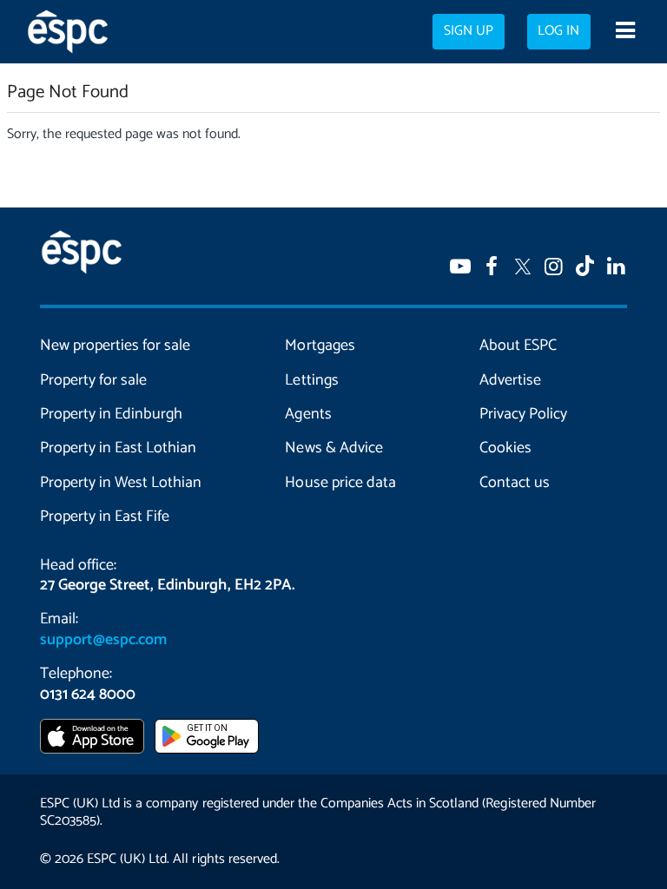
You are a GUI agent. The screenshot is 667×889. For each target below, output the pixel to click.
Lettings (311, 380)
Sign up (468, 31)
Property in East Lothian (118, 448)
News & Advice (333, 448)
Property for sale (93, 380)
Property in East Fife (104, 517)
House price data (340, 483)
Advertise (510, 380)
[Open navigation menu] (625, 32)
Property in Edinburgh (111, 414)
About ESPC (518, 346)
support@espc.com (103, 640)
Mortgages (319, 346)
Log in (558, 31)
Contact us (514, 483)
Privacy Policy (523, 414)
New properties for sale (115, 346)
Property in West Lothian (120, 483)
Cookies (505, 448)
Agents (308, 414)
